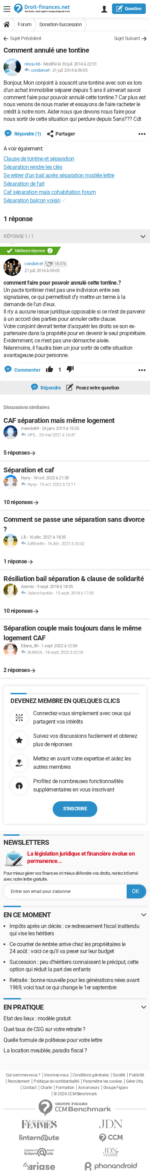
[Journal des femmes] (39, 1124)
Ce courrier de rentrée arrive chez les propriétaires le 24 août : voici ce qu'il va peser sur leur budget (67, 948)
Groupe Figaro (115, 1087)
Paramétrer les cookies (102, 1081)
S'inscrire (75, 808)
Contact (30, 1087)
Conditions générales (91, 1075)
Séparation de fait (23, 183)
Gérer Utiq (134, 1081)
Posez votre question (97, 388)
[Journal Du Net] (111, 1124)
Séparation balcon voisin (31, 200)
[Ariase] (39, 1166)
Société (119, 1075)
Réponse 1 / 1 (18, 236)
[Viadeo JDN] (111, 1152)
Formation (65, 1087)
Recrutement (19, 1081)
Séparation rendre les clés (32, 167)
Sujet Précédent (26, 38)
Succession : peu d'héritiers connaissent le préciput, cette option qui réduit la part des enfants (73, 966)
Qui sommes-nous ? (23, 1075)
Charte (46, 1087)
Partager (65, 134)
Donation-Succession (60, 24)
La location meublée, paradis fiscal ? (45, 1050)
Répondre (50, 388)
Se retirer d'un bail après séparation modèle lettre (58, 175)
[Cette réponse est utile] (49, 370)
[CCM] (111, 1138)
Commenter (26, 370)
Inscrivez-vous (56, 1075)
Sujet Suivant (127, 38)
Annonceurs (88, 1087)
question (133, 8)
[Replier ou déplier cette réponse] (143, 236)
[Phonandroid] (111, 1166)
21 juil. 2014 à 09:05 (70, 70)
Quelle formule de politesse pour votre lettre (52, 1040)
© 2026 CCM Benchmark (75, 1093)
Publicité (136, 1075)
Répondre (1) (27, 134)
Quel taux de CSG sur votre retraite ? (44, 1029)
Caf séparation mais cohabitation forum (49, 192)
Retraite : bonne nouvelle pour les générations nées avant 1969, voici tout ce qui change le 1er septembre (74, 984)
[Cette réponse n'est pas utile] (70, 370)
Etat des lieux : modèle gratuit (37, 1018)
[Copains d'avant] (39, 1152)
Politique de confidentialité (56, 1081)
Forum (24, 24)
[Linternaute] (39, 1138)
